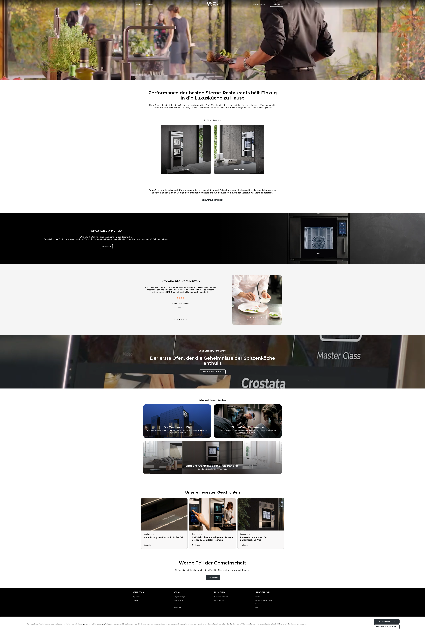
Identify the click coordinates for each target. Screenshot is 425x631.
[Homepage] (212, 4)
